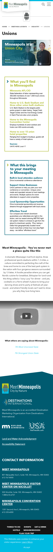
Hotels (16, 530)
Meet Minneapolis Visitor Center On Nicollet (21, 485)
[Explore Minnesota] (13, 426)
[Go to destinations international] (17, 402)
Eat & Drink (40, 527)
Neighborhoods (32, 530)
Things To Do (13, 527)
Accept (26, 547)
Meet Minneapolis (15, 469)
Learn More (27, 542)
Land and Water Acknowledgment (19, 438)
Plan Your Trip (26, 533)
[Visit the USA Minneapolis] (37, 426)
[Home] (15, 5)
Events (27, 527)
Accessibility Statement (13, 444)
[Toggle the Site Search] (43, 4)
